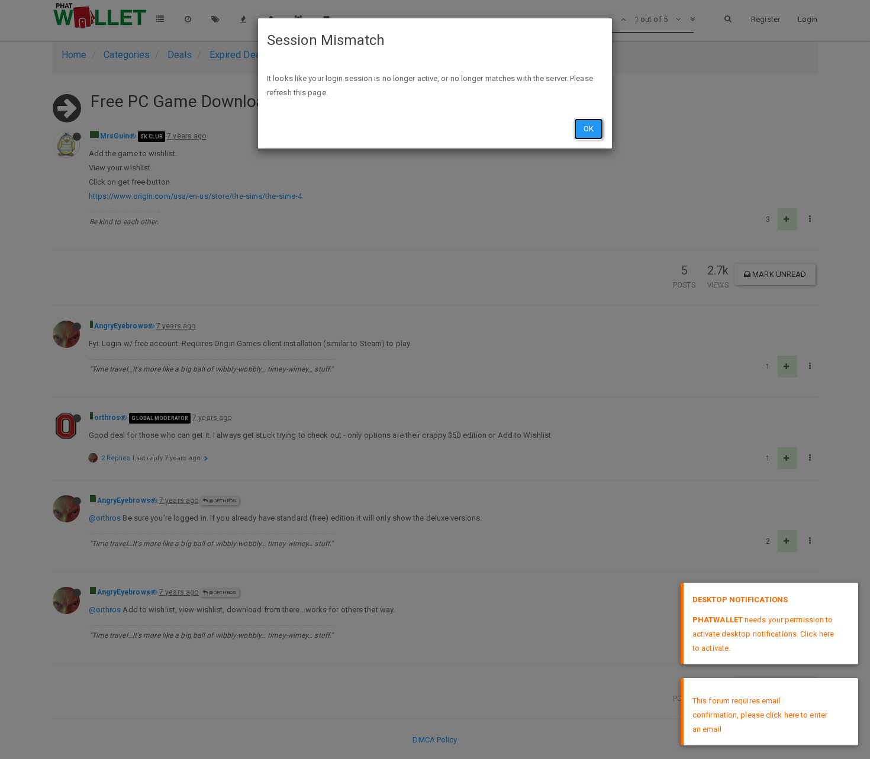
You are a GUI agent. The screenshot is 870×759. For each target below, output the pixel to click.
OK (589, 128)
